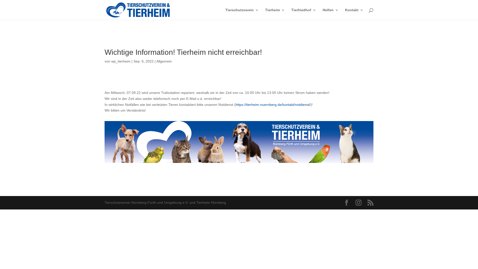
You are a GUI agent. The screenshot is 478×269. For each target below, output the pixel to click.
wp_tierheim (120, 61)
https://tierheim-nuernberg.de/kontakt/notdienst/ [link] (273, 105)
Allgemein (164, 61)
